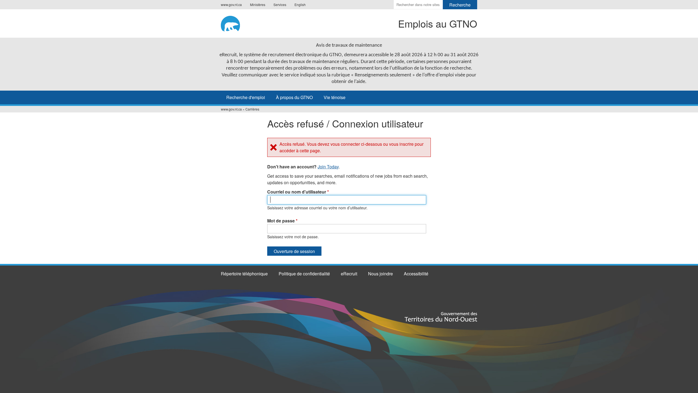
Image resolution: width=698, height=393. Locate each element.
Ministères (257, 4)
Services (279, 4)
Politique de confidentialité (304, 273)
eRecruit (349, 273)
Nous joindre (380, 273)
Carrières (252, 109)
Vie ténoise (334, 97)
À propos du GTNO (294, 97)
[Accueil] (246, 23)
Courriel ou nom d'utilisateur (298, 192)
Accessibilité (416, 273)
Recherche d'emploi (245, 97)
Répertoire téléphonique (244, 273)
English (300, 4)
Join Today (328, 166)
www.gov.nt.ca (231, 4)
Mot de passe (282, 221)
